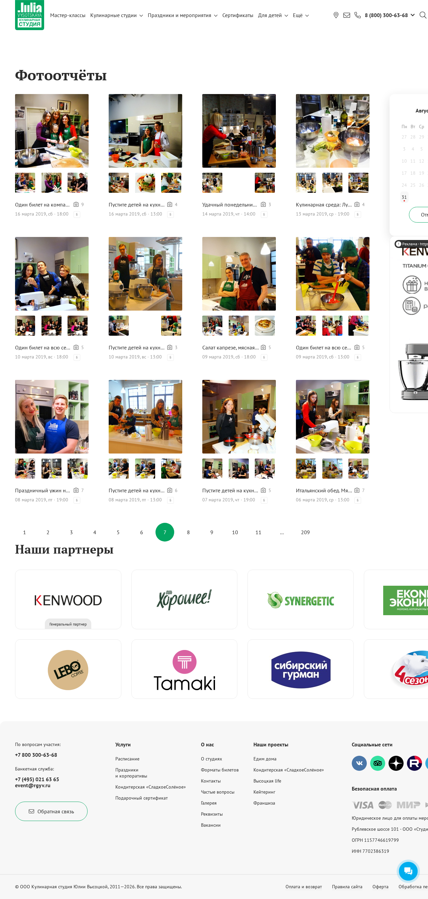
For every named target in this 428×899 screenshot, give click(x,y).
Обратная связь (55, 811)
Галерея (209, 803)
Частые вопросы (217, 792)
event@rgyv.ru (32, 785)
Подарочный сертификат (141, 798)
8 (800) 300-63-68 (386, 15)
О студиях (211, 759)
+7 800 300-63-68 (36, 754)
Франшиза (264, 803)
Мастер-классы (68, 15)
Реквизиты (212, 814)
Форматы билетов (220, 770)
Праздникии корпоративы (131, 773)
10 (235, 532)
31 (404, 197)
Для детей (270, 15)
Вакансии (211, 825)
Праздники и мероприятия (179, 15)
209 (305, 532)
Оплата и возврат (304, 887)
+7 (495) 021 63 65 (37, 779)
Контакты (211, 781)
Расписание (127, 759)
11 (258, 532)
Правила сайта (347, 887)
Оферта (380, 887)
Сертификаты (237, 15)
